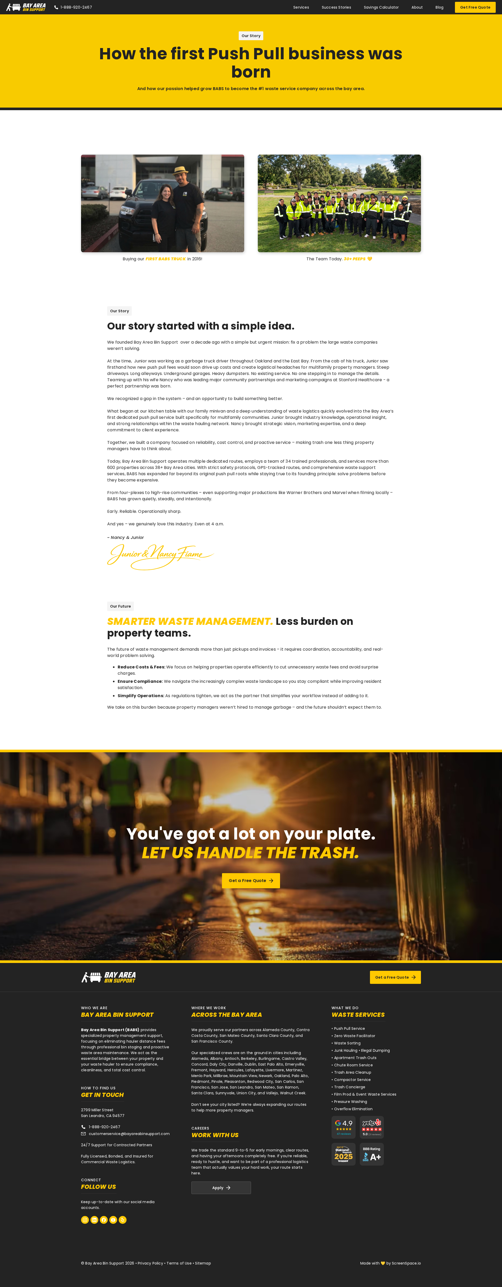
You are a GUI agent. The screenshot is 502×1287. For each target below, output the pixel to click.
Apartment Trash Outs (355, 1057)
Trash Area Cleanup (352, 1072)
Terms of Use (179, 1263)
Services (301, 7)
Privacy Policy (150, 1263)
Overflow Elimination (353, 1109)
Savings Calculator (381, 7)
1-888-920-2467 (76, 7)
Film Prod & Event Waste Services (365, 1094)
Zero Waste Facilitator (354, 1035)
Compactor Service (352, 1079)
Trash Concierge (349, 1087)
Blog (439, 7)
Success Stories (336, 7)
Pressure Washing (350, 1101)
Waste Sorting (347, 1043)
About (417, 7)
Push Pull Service (349, 1028)
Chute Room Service (353, 1065)
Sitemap (203, 1263)
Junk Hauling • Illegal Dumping (362, 1050)
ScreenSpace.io (406, 1263)
